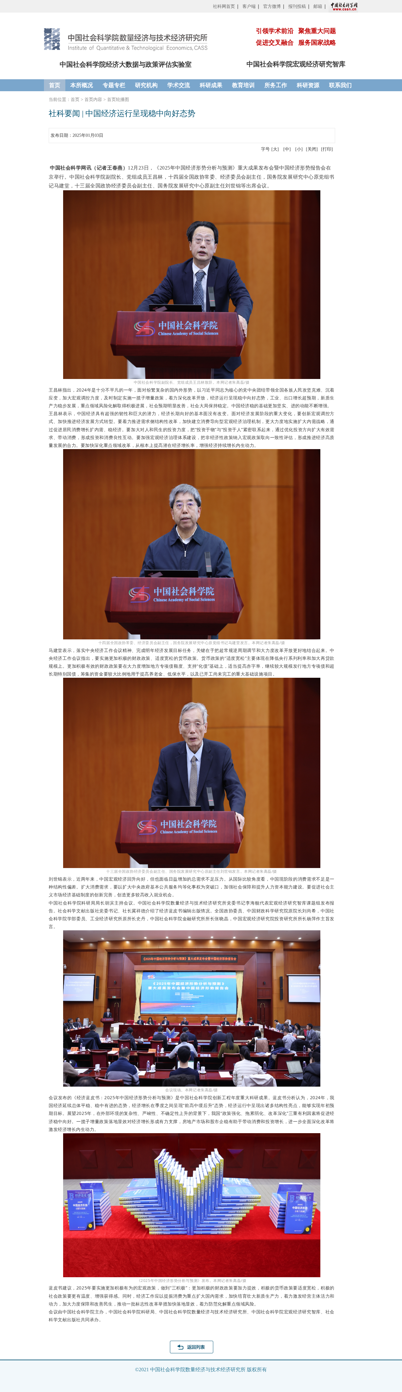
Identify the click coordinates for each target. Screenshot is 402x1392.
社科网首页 (224, 6)
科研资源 (308, 85)
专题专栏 (114, 85)
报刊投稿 (297, 6)
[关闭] (312, 149)
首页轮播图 (118, 99)
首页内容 (93, 99)
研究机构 (146, 85)
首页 (54, 85)
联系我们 (340, 85)
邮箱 (317, 6)
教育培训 (243, 85)
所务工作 (275, 85)
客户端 (249, 6)
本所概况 (81, 85)
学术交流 (178, 85)
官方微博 (272, 6)
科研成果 (211, 85)
